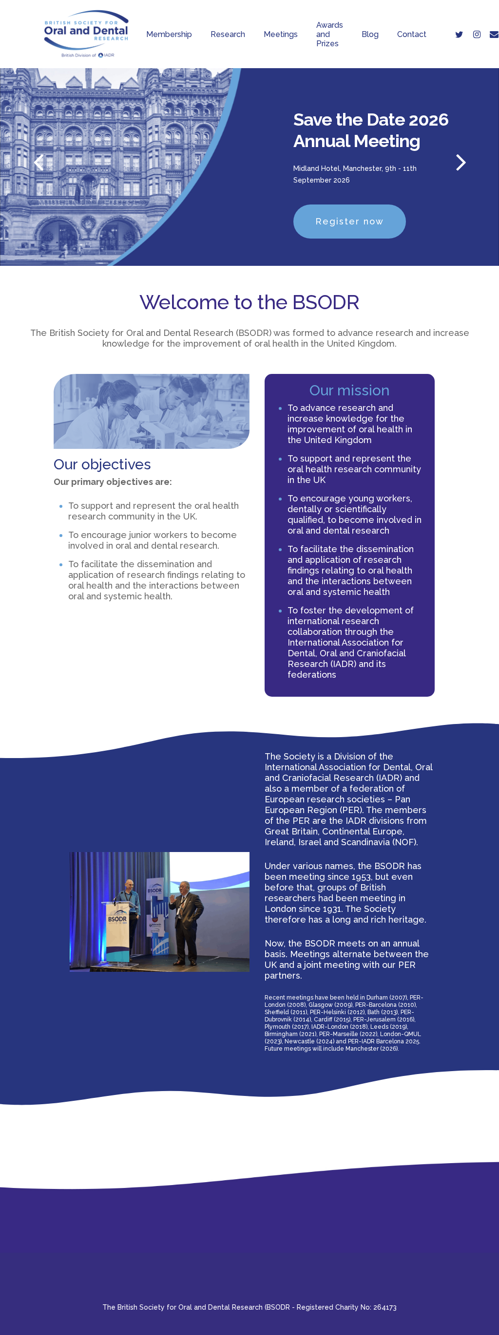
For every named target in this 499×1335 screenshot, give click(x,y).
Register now (349, 221)
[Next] (479, 163)
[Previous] (19, 163)
